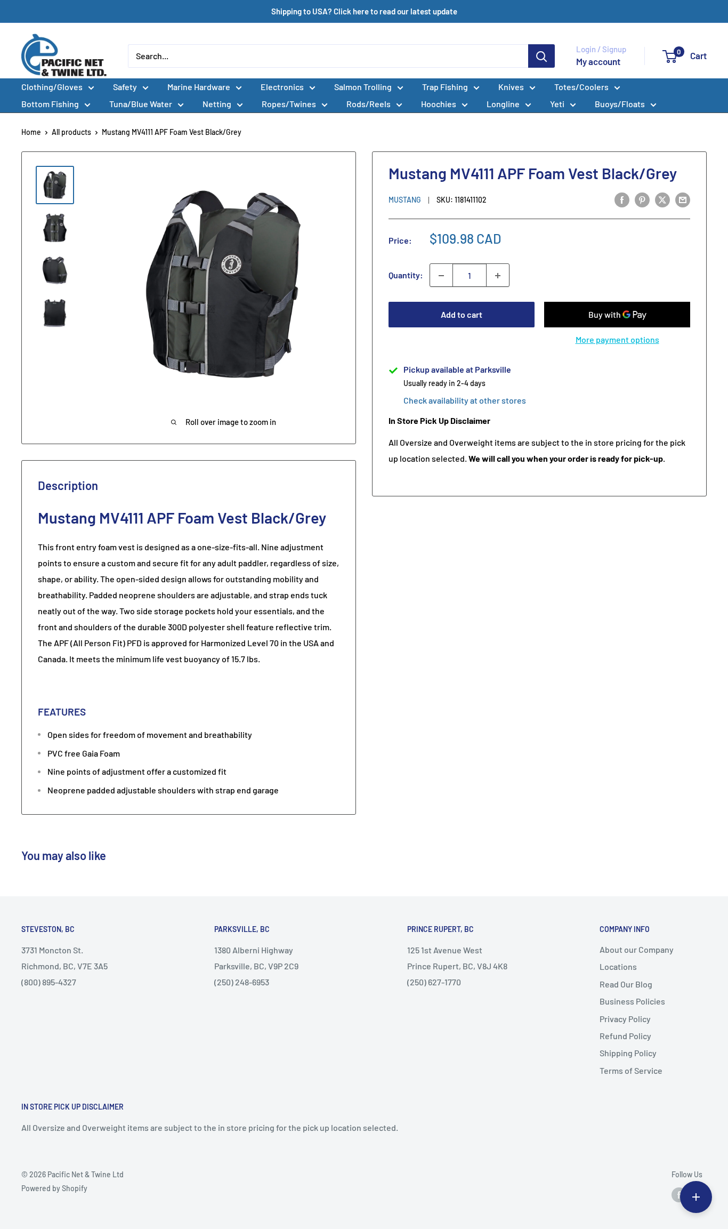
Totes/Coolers (581, 87)
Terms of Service (631, 1070)
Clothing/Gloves (52, 87)
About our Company (637, 949)
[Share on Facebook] (621, 199)
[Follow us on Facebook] (679, 1194)
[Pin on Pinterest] (642, 199)
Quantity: (406, 275)
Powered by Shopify (54, 1188)
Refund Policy (625, 1036)
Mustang (405, 200)
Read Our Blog (626, 984)
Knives (511, 87)
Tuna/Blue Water (140, 104)
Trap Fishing (445, 87)
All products (71, 131)
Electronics (282, 87)
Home (31, 131)
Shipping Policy (628, 1053)
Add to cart (461, 315)
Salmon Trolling (363, 87)
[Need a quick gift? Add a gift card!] (696, 1197)
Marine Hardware (198, 87)
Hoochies (438, 104)
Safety (125, 87)
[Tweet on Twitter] (662, 199)
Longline (503, 104)
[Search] (541, 56)
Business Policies (632, 1001)
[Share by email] (682, 199)
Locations (618, 966)
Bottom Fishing (50, 104)
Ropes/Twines (289, 104)
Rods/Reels (368, 104)
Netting (217, 104)
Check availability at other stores (464, 401)
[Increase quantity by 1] (498, 275)
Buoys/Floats (620, 104)
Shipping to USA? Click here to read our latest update (364, 11)
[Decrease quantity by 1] (441, 275)
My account (598, 61)
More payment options (617, 340)
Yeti (557, 104)
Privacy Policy (625, 1019)
